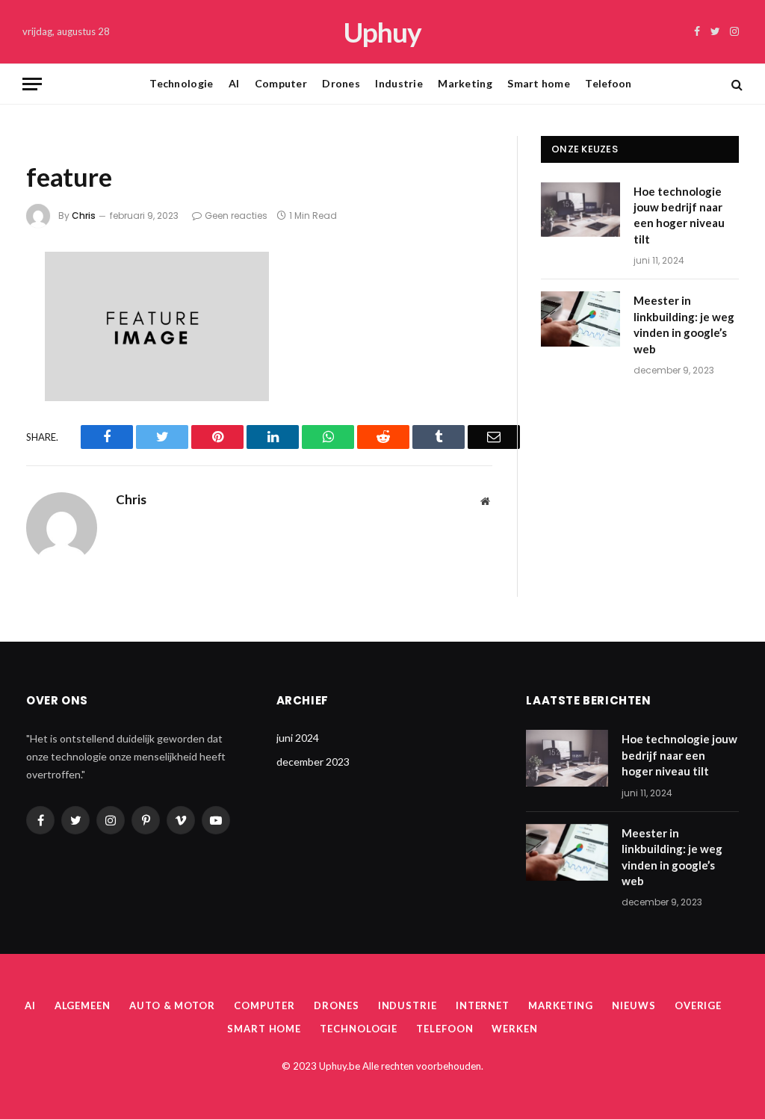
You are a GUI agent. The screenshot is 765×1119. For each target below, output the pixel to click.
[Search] (735, 84)
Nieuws (633, 1005)
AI (234, 83)
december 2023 (313, 761)
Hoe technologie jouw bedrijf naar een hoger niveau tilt (679, 215)
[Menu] (32, 84)
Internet (483, 1005)
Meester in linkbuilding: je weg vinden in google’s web (684, 324)
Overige (698, 1005)
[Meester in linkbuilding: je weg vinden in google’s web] (580, 318)
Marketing (465, 83)
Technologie (181, 83)
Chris (84, 215)
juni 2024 (297, 737)
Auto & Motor (172, 1005)
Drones (341, 83)
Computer (281, 83)
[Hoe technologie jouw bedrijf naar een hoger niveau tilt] (580, 209)
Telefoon (608, 83)
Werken (514, 1029)
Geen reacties (236, 215)
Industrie (399, 83)
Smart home (538, 83)
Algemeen (83, 1005)
